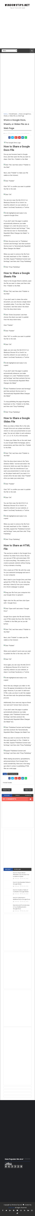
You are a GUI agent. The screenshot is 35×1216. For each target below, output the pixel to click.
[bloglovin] (17, 1210)
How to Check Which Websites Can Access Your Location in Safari (21, 874)
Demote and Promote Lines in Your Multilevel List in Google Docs (21, 907)
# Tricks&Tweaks (13, 774)
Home (5, 114)
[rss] (24, 1210)
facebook (28, 795)
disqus (17, 795)
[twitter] (6, 1210)
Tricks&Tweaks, (25, 133)
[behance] (28, 1210)
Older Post (28, 790)
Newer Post (6, 790)
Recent (8, 869)
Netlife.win (11, 1207)
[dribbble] (21, 1210)
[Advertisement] (17, 29)
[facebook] (2, 1210)
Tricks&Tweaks (13, 114)
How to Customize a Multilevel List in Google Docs (21, 898)
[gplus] (10, 1210)
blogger (7, 795)
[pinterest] (13, 1210)
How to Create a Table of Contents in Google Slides (21, 891)
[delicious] (17, 1213)
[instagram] (31, 1210)
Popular (17, 869)
